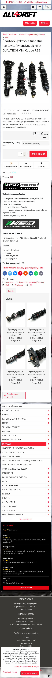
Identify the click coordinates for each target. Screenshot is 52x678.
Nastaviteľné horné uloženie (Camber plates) (22, 460)
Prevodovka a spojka (11, 439)
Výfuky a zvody (9, 435)
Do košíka (39, 153)
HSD (30, 285)
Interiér (6, 498)
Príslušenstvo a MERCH (12, 514)
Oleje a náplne (8, 502)
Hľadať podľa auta (10, 410)
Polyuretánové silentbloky (14, 469)
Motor (5, 423)
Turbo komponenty (10, 427)
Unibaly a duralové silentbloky (16, 464)
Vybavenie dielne (9, 506)
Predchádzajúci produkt (13, 395)
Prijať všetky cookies (29, 673)
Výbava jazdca (8, 510)
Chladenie (6, 431)
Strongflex (7, 473)
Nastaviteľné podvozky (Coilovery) (31, 282)
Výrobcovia (19, 285)
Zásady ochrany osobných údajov (26, 666)
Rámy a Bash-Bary (10, 485)
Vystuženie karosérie (11, 489)
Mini (7, 285)
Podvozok (9, 282)
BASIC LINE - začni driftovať (14, 419)
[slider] (26, 113)
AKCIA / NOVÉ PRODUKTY (12, 406)
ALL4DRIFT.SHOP (26, 519)
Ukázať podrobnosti (10, 672)
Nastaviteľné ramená (12, 456)
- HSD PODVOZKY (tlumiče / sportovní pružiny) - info (23, 268)
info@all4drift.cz (28, 618)
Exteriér (6, 494)
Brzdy (4, 481)
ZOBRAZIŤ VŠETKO (26, 587)
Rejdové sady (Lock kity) (13, 452)
